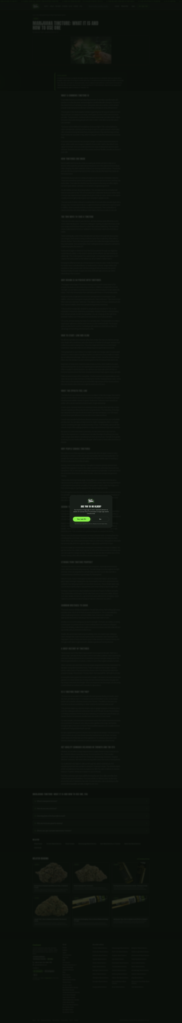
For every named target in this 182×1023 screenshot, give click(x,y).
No (100, 519)
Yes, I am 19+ (81, 519)
